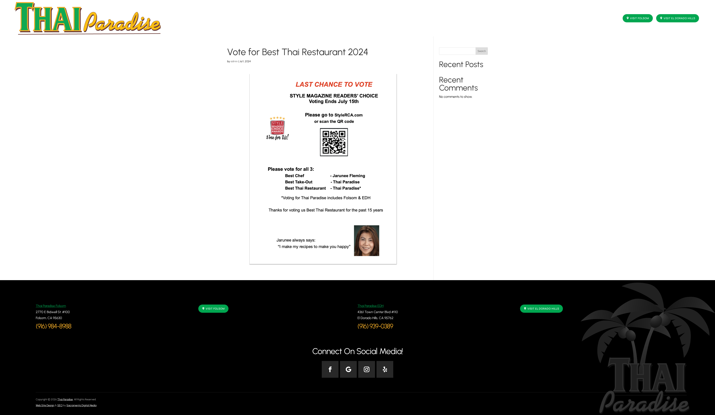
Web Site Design (45, 405)
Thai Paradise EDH (371, 306)
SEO (60, 405)
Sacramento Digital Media (81, 405)
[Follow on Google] (348, 369)
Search (482, 51)
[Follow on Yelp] (384, 369)
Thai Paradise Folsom (51, 306)
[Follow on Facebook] (330, 369)
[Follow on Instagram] (366, 369)
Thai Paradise (65, 399)
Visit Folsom (639, 18)
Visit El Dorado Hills (679, 18)
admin (234, 61)
